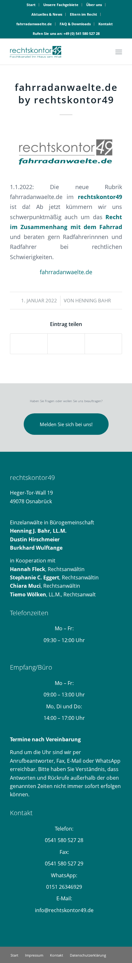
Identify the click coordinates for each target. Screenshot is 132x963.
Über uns (94, 4)
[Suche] (104, 52)
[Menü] (118, 52)
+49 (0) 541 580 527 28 (81, 33)
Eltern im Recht (83, 14)
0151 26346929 (64, 886)
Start (31, 4)
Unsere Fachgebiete (60, 4)
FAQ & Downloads (75, 23)
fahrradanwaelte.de (34, 23)
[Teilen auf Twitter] (66, 344)
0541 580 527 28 (64, 840)
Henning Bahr (93, 300)
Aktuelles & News (46, 14)
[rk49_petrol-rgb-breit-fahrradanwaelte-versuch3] (66, 150)
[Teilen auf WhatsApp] (103, 344)
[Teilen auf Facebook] (28, 344)
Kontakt (105, 23)
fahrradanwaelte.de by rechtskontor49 (66, 93)
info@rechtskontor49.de (64, 910)
